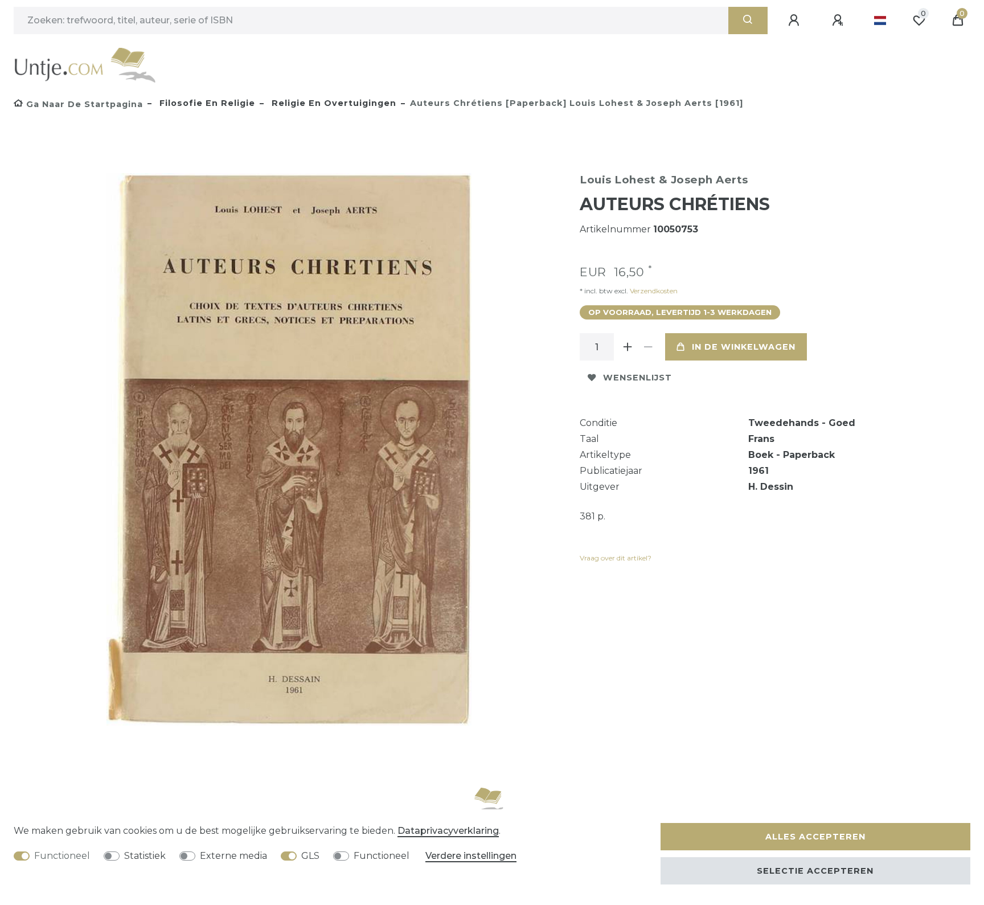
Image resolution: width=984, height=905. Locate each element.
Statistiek (145, 855)
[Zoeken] (748, 20)
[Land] (880, 20)
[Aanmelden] (795, 20)
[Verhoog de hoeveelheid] (627, 347)
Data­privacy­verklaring (448, 830)
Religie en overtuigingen (332, 103)
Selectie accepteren (815, 871)
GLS (310, 855)
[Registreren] (839, 20)
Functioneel (62, 855)
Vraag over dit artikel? (615, 558)
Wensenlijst (637, 377)
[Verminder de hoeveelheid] (648, 347)
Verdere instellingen (470, 855)
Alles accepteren (815, 837)
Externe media (233, 855)
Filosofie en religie (206, 103)
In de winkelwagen (744, 347)
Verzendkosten (653, 290)
